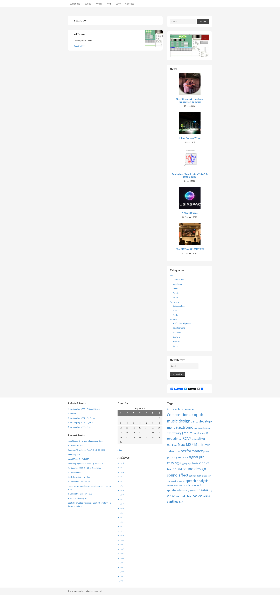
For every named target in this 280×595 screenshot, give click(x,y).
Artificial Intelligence (182, 323)
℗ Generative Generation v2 (80, 493)
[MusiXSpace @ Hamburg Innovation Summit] (190, 84)
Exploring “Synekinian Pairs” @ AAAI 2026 (85, 463)
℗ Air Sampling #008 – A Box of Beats (84, 409)
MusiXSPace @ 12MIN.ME (190, 249)
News (175, 310)
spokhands (174, 490)
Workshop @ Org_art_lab (79, 477)
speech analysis (197, 481)
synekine (193, 490)
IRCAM (186, 438)
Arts (172, 275)
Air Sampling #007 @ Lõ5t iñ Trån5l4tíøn (84, 468)
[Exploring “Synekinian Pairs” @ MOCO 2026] (190, 158)
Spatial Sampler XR (177, 481)
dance (194, 421)
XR (182, 502)
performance (192, 450)
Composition (178, 279)
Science (173, 319)
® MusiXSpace (190, 213)
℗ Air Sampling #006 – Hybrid (80, 422)
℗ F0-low (79, 34)
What (87, 3)
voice (197, 495)
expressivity (174, 433)
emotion (197, 428)
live (202, 438)
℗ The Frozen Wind (190, 138)
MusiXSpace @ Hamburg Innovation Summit (189, 100)
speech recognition (192, 485)
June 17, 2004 (79, 46)
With (109, 3)
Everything (174, 302)
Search (203, 21)
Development (179, 327)
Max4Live (172, 445)
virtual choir (184, 496)
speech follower (174, 485)
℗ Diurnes (72, 413)
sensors (183, 457)
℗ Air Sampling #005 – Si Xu (79, 427)
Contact (129, 3)
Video (175, 297)
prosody (172, 457)
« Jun (119, 450)
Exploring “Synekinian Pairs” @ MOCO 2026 (190, 175)
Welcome (75, 3)
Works (175, 315)
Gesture (176, 337)
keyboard (195, 439)
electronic (184, 427)
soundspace (195, 475)
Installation (177, 284)
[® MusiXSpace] (190, 197)
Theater (176, 293)
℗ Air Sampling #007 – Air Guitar (81, 418)
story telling (185, 491)
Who (118, 3)
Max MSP (186, 444)
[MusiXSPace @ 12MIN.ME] (190, 233)
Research (177, 341)
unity (210, 491)
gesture (187, 433)
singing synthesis (188, 463)
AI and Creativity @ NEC (78, 498)
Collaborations (179, 306)
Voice (175, 346)
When (98, 3)
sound (177, 469)
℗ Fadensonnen (75, 472)
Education (177, 332)
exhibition (205, 428)
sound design (194, 468)
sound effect (177, 475)
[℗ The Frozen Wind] (190, 122)
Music (175, 288)
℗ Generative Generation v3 (80, 481)
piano (206, 451)
